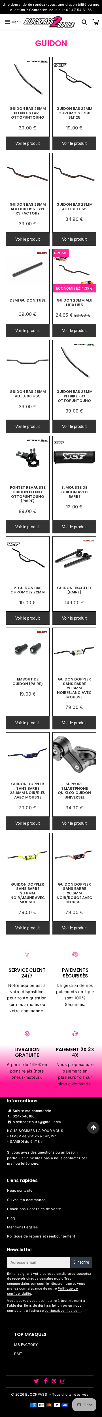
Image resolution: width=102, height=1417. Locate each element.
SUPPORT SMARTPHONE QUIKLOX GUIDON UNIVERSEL (74, 790)
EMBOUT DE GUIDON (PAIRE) (27, 681)
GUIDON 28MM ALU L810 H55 (74, 303)
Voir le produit (27, 143)
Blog (11, 1218)
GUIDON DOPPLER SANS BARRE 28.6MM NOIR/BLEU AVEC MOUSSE (28, 790)
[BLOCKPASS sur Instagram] (63, 1382)
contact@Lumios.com (63, 1311)
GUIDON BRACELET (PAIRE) (74, 590)
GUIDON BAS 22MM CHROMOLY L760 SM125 (74, 113)
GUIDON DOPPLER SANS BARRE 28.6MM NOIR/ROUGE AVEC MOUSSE (74, 893)
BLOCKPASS (36, 1394)
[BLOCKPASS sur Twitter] (37, 1382)
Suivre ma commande (32, 1111)
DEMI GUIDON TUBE (28, 300)
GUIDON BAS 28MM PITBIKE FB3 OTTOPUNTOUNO (74, 396)
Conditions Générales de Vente (34, 1209)
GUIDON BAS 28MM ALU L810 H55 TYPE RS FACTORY (28, 209)
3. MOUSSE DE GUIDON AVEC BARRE (74, 492)
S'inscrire (81, 1262)
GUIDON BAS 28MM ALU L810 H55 (74, 207)
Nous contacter (20, 1190)
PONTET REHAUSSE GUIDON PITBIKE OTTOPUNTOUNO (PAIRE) (28, 494)
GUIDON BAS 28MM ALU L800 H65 (28, 394)
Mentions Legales (22, 1227)
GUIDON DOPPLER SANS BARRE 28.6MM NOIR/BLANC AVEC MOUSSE (74, 688)
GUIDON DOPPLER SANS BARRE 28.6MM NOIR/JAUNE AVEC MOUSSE (27, 893)
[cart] (96, 22)
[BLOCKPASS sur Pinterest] (54, 1382)
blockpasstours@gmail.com (37, 1122)
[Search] (84, 22)
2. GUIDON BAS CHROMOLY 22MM (27, 590)
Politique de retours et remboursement (41, 1236)
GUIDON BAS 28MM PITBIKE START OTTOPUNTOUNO (28, 113)
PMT (18, 1354)
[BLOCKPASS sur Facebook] (46, 1382)
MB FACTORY (26, 1344)
